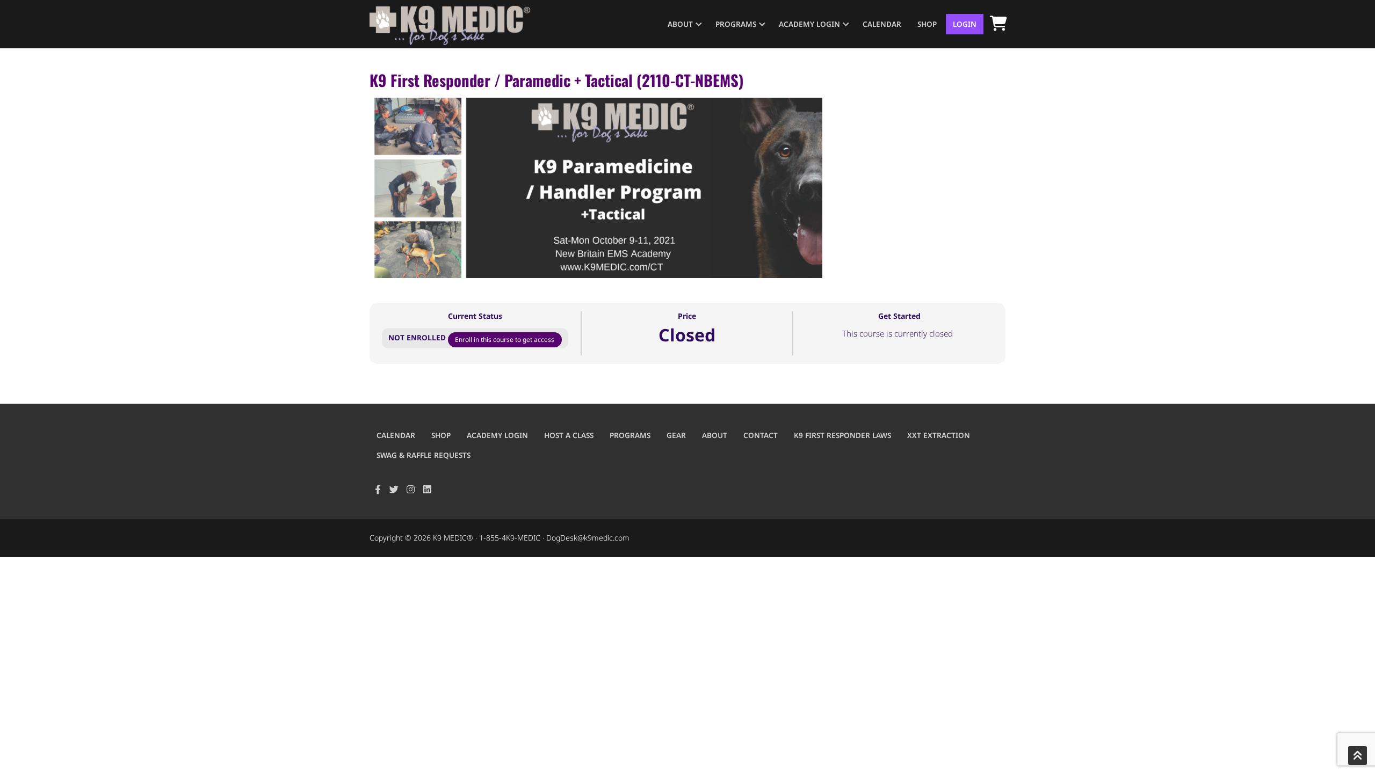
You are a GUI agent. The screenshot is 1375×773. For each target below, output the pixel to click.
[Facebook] (378, 490)
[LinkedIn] (427, 490)
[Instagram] (410, 490)
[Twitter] (394, 490)
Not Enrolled (418, 337)
